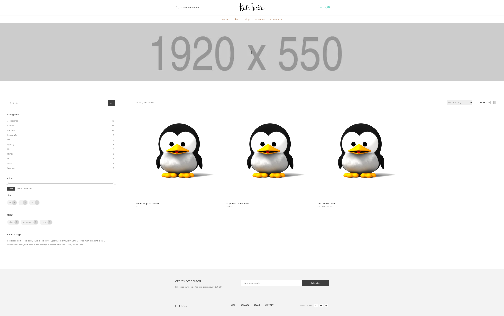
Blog (247, 19)
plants (101, 241)
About (257, 305)
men (87, 241)
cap (25, 241)
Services (245, 305)
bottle (20, 241)
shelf (21, 244)
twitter (321, 305)
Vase (9, 163)
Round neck (12, 244)
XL (32, 202)
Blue (11, 222)
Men (9, 149)
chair (35, 241)
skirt (26, 244)
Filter (11, 189)
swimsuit (61, 244)
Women (11, 168)
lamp (64, 241)
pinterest (326, 305)
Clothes (10, 125)
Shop (236, 19)
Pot (8, 158)
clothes (48, 241)
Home (225, 19)
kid (59, 241)
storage (43, 244)
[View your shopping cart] (326, 8)
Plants (10, 154)
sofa (31, 244)
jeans (54, 241)
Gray (44, 222)
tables (75, 244)
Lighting (10, 144)
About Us (260, 19)
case (30, 241)
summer (52, 244)
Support (269, 305)
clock (41, 241)
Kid (8, 139)
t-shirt (69, 244)
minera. (181, 305)
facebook (316, 305)
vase (81, 244)
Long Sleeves (78, 241)
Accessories (12, 121)
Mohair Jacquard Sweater (147, 203)
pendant (94, 241)
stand (36, 244)
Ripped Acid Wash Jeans (238, 203)
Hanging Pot (12, 135)
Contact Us (276, 19)
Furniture (11, 130)
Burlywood (27, 222)
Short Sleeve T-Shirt (326, 203)
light (69, 241)
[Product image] (179, 155)
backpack (11, 241)
